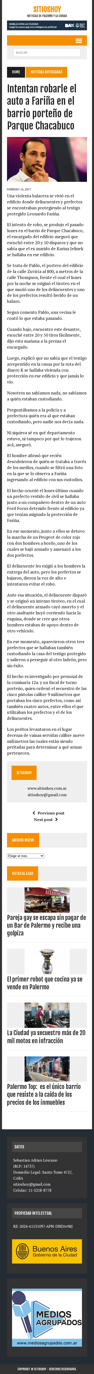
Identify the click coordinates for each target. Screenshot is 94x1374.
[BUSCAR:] (47, 52)
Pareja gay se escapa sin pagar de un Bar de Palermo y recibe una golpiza (46, 925)
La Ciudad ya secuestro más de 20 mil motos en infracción (46, 1036)
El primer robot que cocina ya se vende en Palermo (44, 983)
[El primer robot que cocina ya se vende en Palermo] (47, 971)
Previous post (51, 813)
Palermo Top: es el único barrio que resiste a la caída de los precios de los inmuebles (44, 1094)
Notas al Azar (22, 873)
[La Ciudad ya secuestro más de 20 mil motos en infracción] (47, 1024)
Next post (43, 819)
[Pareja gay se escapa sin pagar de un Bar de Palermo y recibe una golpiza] (47, 909)
